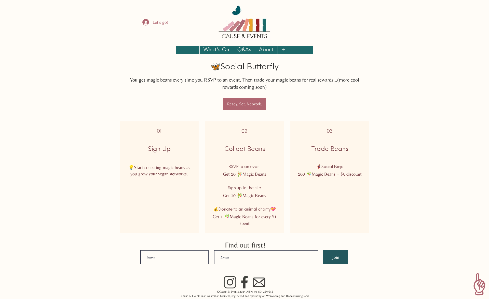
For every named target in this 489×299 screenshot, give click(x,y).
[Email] (259, 282)
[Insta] (230, 282)
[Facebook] (244, 282)
